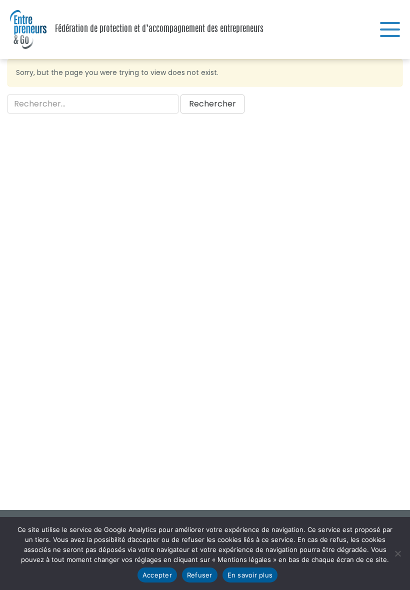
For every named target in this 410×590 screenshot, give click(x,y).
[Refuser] (397, 553)
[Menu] (390, 29)
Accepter (157, 575)
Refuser (199, 575)
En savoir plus (250, 575)
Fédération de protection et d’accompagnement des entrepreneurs (25, 29)
